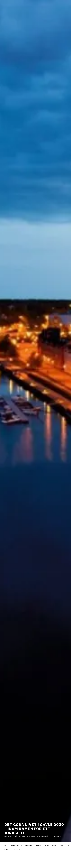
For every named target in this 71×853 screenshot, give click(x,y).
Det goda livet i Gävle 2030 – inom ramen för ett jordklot (34, 829)
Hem (5, 845)
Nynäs (47, 845)
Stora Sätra (29, 845)
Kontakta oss (17, 849)
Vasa (61, 845)
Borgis (54, 845)
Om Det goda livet (16, 845)
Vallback (38, 845)
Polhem (6, 849)
